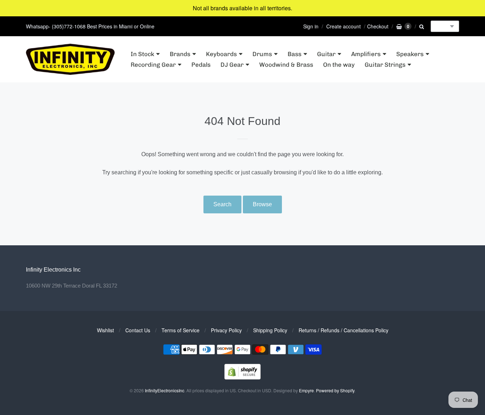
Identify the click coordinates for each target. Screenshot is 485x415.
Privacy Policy (226, 330)
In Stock (142, 54)
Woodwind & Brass (286, 64)
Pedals (201, 64)
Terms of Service (181, 330)
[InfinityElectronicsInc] (70, 59)
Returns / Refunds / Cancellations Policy (343, 330)
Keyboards (221, 54)
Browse (262, 204)
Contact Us (137, 330)
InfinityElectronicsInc (164, 390)
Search (222, 204)
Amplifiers (366, 54)
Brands (180, 54)
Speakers (410, 54)
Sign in (310, 26)
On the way (339, 64)
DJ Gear (232, 64)
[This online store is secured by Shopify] (242, 377)
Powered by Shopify (335, 390)
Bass (294, 54)
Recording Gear (153, 64)
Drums (262, 54)
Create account (343, 26)
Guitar (326, 54)
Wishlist (105, 330)
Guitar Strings (385, 64)
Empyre (306, 390)
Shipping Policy (270, 330)
